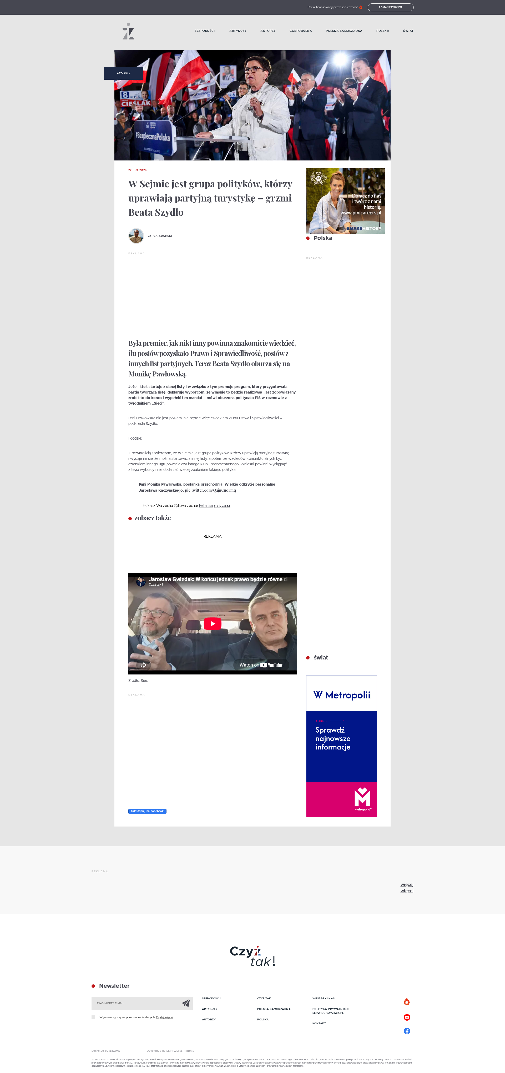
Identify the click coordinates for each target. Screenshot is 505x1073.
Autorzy (268, 30)
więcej (407, 885)
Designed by (100, 1051)
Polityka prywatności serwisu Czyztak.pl (331, 1011)
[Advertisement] (212, 295)
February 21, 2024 (214, 505)
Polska (382, 30)
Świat (408, 30)
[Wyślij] (185, 1003)
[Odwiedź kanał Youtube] (407, 1016)
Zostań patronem (390, 7)
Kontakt (319, 1023)
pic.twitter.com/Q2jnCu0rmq (210, 490)
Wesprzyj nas (323, 998)
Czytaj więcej (164, 1017)
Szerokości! (205, 30)
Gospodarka (301, 30)
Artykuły (237, 30)
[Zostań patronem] (407, 1002)
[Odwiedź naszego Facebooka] (407, 1030)
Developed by (157, 1051)
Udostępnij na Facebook (147, 811)
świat (320, 658)
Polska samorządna (344, 30)
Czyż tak (264, 998)
